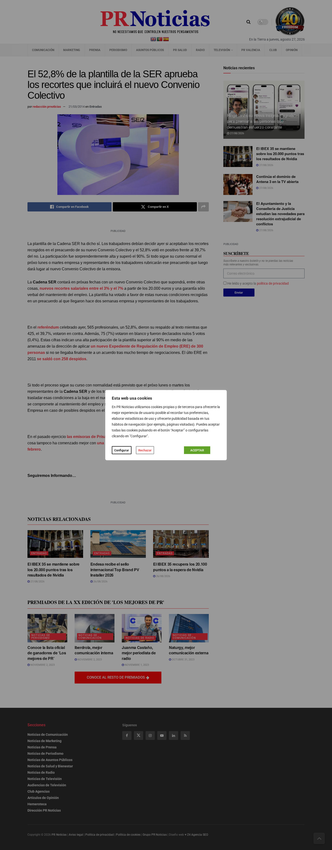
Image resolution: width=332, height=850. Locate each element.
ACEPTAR (197, 450)
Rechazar (145, 450)
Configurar (121, 450)
